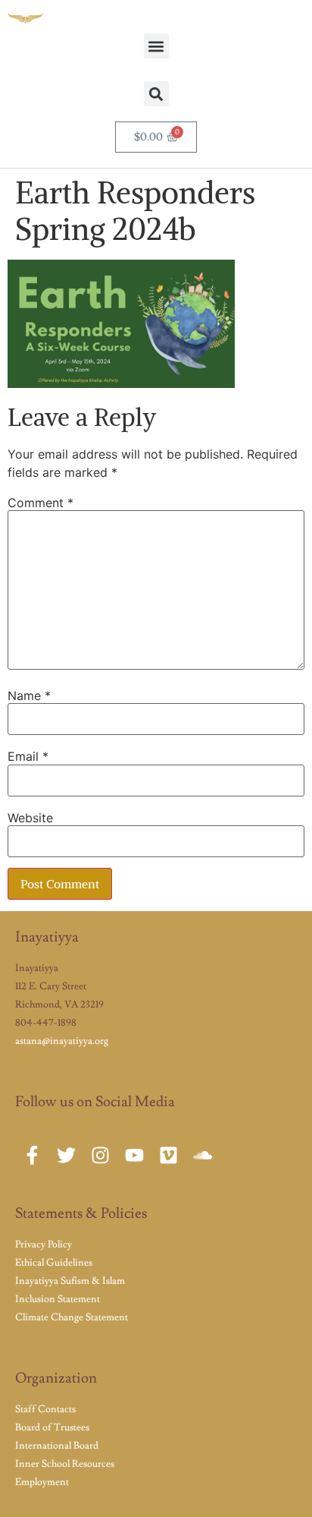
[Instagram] (100, 1155)
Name (29, 695)
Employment (42, 1482)
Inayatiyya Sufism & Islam (70, 1281)
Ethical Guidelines (53, 1262)
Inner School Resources (64, 1464)
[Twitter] (66, 1155)
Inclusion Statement (57, 1299)
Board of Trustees (52, 1427)
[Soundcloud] (203, 1155)
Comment (40, 503)
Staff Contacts (45, 1409)
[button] (156, 45)
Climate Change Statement (71, 1317)
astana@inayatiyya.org (61, 1041)
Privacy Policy (43, 1244)
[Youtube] (134, 1155)
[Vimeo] (168, 1155)
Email (28, 756)
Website (30, 818)
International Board (56, 1445)
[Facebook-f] (32, 1155)
